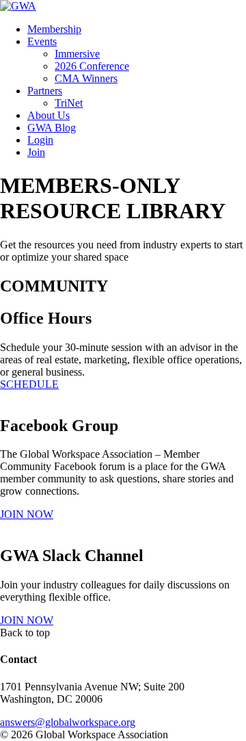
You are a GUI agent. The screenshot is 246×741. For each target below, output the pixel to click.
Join (36, 152)
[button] (29, 384)
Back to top (25, 632)
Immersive (77, 54)
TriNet (69, 103)
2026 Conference (92, 66)
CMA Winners (86, 78)
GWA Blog (51, 127)
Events (42, 41)
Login (40, 140)
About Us (48, 115)
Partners (44, 90)
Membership (54, 29)
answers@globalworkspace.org (67, 722)
